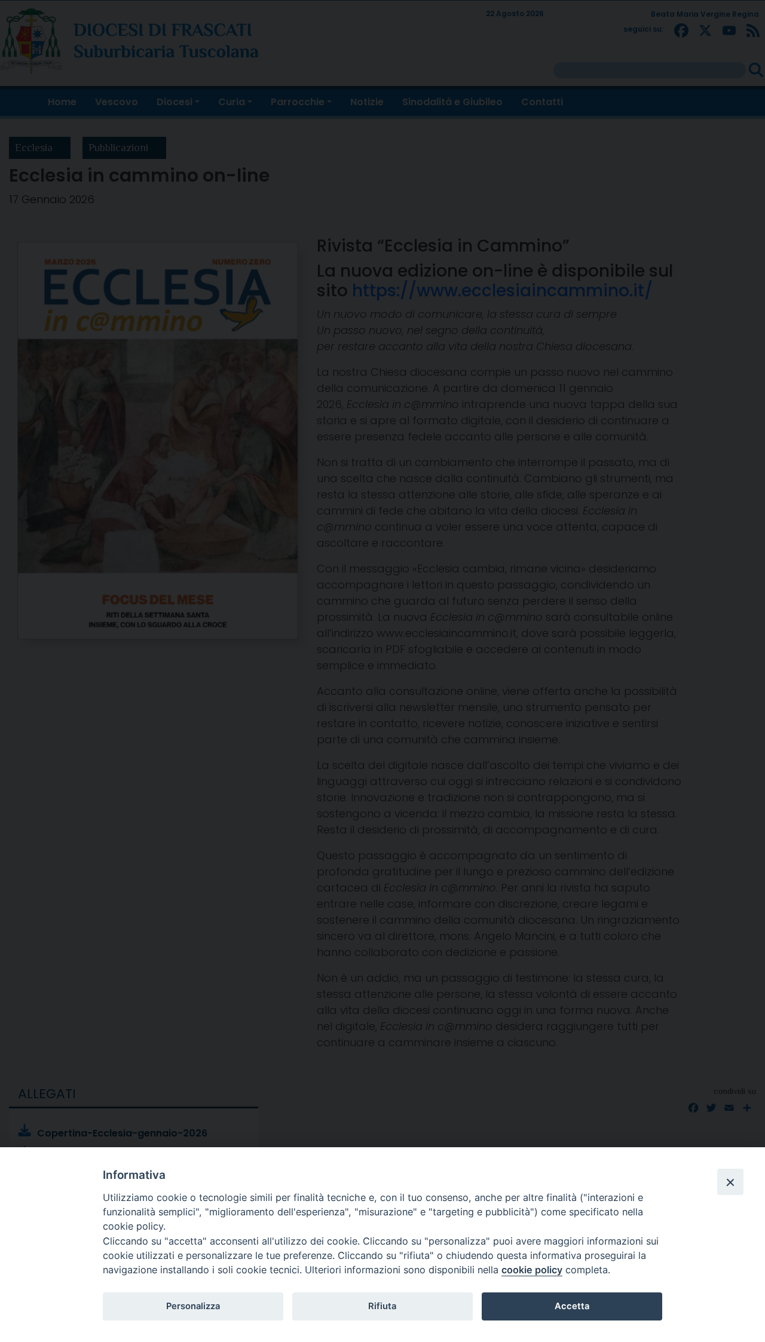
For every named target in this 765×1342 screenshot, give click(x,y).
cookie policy (531, 1270)
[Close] (730, 1182)
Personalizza (193, 1306)
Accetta (572, 1306)
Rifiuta (382, 1306)
